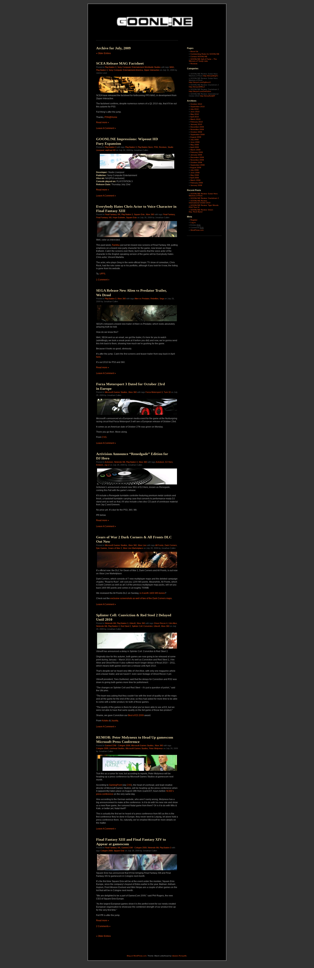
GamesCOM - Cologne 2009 (117, 745)
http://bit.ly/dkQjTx (210, 76)
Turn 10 (167, 392)
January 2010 (196, 124)
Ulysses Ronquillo (179, 956)
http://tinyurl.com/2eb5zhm (200, 91)
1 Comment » (102, 279)
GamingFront (115, 785)
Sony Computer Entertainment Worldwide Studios (139, 67)
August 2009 (195, 137)
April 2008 (194, 178)
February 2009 (196, 152)
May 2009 (194, 145)
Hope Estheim (119, 217)
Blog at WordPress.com (136, 956)
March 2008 (195, 180)
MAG (172, 67)
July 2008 (194, 170)
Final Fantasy (169, 214)
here (98, 357)
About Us (194, 51)
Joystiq (114, 720)
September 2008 (197, 165)
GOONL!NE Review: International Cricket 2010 (199, 202)
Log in (193, 222)
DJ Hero (169, 462)
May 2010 (194, 114)
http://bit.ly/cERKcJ (197, 87)
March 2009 (195, 150)
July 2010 (194, 109)
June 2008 (195, 173)
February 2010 (196, 122)
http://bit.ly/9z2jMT (207, 96)
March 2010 (195, 119)
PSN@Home (110, 117)
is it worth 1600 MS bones (152, 593)
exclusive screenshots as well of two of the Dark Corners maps (141, 598)
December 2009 (197, 127)
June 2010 (195, 112)
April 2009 (194, 147)
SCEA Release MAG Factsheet (120, 63)
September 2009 (197, 134)
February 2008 (196, 183)
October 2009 (196, 132)
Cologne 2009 (102, 748)
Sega (162, 298)
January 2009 (196, 155)
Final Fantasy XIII (112, 214)
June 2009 (195, 142)
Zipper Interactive (151, 70)
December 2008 (197, 157)
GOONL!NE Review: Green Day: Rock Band (201, 211)
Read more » (102, 122)
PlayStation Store (145, 147)
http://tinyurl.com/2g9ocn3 (200, 82)
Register (193, 220)
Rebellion (154, 298)
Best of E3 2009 (136, 715)
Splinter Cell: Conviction (142, 626)
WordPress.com (197, 230)
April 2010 (194, 117)
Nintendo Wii (119, 462)
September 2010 (197, 107)
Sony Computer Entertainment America (126, 70)
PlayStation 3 (110, 67)
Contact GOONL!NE (198, 56)
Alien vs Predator (141, 298)
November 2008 (197, 160)
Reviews (163, 147)
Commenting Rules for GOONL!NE (204, 54)
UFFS (102, 273)
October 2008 (196, 162)
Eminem (99, 465)
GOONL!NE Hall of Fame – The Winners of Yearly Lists (203, 60)
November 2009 (197, 129)
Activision (109, 462)
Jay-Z (107, 465)
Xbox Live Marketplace (133, 548)
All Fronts (159, 545)
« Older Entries (103, 53)
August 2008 (195, 167)
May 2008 (194, 175)
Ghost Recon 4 (160, 623)
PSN (156, 147)
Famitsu (116, 245)
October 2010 (196, 104)
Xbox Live (142, 545)
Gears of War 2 (115, 548)
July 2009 (194, 140)
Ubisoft (132, 623)
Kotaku (105, 720)
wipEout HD (110, 150)
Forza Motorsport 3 (154, 392)
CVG (104, 437)
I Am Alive (172, 623)
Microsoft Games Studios (116, 392)
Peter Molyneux (156, 748)
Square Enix (139, 214)
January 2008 (196, 185)
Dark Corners (171, 545)
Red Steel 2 (126, 626)
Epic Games (101, 548)
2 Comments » (103, 926)
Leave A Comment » (106, 128)
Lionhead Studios (116, 748)
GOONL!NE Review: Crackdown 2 (204, 198)
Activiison (160, 462)
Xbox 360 (150, 214)
